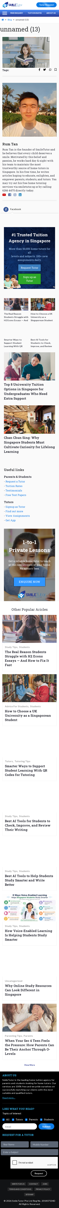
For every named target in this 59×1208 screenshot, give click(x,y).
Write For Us (18, 1184)
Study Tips (11, 647)
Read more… (8, 1097)
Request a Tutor (15, 481)
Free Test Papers (16, 495)
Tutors (9, 761)
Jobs (45, 1184)
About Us (51, 13)
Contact (33, 1184)
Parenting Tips (13, 1035)
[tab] (12, 209)
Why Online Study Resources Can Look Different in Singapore (28, 990)
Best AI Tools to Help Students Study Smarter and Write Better (29, 880)
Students (24, 647)
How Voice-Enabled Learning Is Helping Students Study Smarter (28, 935)
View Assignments (18, 515)
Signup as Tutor (15, 506)
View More (29, 1065)
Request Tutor (29, 267)
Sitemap (29, 1194)
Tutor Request (46, 5)
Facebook (15, 209)
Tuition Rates (35, 13)
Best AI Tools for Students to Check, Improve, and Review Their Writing (28, 825)
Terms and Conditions (20, 1189)
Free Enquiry (16, 13)
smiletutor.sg (26, 186)
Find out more (14, 511)
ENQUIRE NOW (29, 582)
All (8, 1119)
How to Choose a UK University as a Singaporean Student (28, 715)
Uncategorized (13, 980)
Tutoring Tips (22, 761)
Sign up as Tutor (29, 278)
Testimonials (14, 490)
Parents (28, 1035)
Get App (11, 520)
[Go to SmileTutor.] (3, 19)
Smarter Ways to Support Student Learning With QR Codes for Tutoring (26, 770)
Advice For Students (16, 706)
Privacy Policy (43, 1189)
